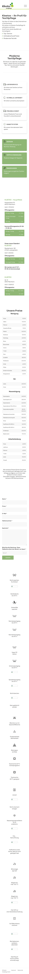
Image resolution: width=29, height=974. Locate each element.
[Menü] (24, 6)
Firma (4, 506)
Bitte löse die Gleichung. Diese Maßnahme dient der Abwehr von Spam (14, 548)
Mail (12, 473)
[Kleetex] (12, 6)
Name (4, 499)
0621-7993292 (9, 207)
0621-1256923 (9, 284)
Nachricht (5, 528)
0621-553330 (9, 253)
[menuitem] (24, 6)
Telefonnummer (7, 520)
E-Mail (4, 513)
